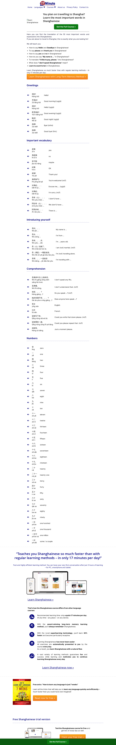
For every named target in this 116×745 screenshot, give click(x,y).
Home (30, 7)
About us (61, 7)
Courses (50, 7)
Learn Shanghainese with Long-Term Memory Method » (57, 76)
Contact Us (83, 7)
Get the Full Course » (66, 27)
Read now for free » (45, 698)
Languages (38, 7)
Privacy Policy (72, 7)
